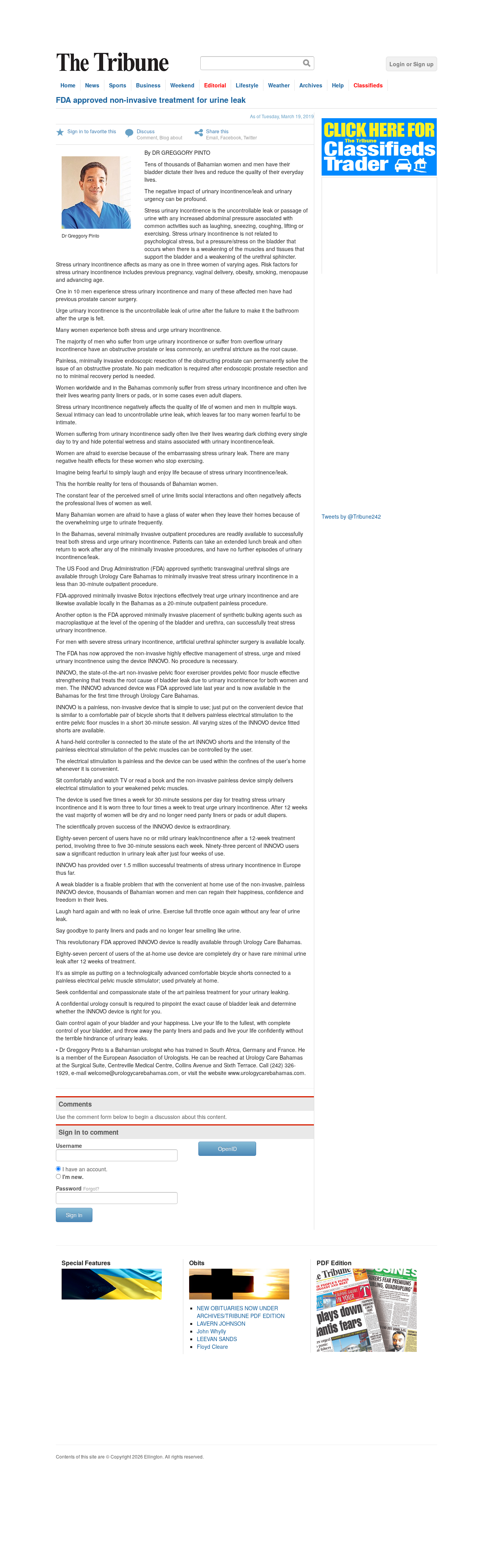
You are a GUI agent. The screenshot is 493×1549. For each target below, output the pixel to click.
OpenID (227, 1148)
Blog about (170, 137)
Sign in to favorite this (91, 131)
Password (77, 1188)
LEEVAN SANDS (217, 1339)
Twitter (250, 137)
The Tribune (113, 62)
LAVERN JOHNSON (221, 1323)
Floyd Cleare (212, 1346)
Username (69, 1145)
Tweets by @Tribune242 (351, 516)
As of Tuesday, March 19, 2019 (282, 116)
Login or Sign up (411, 64)
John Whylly (211, 1331)
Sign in (74, 1215)
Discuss (146, 131)
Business (148, 85)
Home (67, 85)
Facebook (230, 137)
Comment (147, 137)
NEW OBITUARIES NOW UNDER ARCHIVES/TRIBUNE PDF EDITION (241, 1312)
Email (212, 137)
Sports (117, 85)
